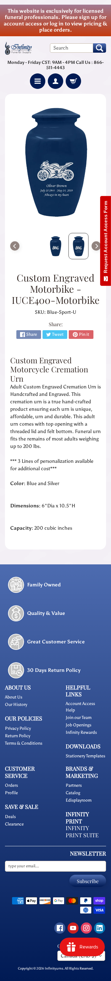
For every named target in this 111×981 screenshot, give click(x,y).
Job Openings (78, 725)
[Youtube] (73, 928)
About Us (13, 697)
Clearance (14, 824)
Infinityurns (54, 968)
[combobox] (71, 48)
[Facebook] (59, 928)
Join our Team (79, 717)
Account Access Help (80, 707)
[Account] (55, 81)
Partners (74, 785)
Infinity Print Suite (82, 831)
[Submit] (99, 48)
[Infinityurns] (18, 48)
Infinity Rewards (81, 732)
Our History (16, 704)
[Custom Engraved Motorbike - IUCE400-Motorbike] (78, 246)
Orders (11, 785)
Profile (11, 792)
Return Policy (17, 735)
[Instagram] (86, 928)
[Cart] (73, 81)
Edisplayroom (79, 800)
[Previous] (14, 246)
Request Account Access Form (105, 238)
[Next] (96, 246)
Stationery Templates (85, 756)
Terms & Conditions (23, 743)
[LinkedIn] (99, 928)
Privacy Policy (18, 728)
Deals (10, 816)
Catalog (73, 792)
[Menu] (37, 81)
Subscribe (88, 881)
